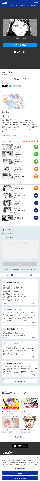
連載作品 (33, 5)
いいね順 (10, 275)
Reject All (20, 473)
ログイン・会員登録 (33, 2)
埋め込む (15, 86)
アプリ (16, 5)
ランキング (22, 5)
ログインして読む (20, 45)
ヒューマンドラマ (6, 135)
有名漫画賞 (14, 135)
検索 (37, 5)
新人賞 (11, 5)
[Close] (38, 458)
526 (35, 322)
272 (35, 357)
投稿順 (30, 275)
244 (35, 375)
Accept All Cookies (20, 478)
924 (35, 303)
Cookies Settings (20, 468)
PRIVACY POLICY (32, 464)
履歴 (28, 5)
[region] (20, 468)
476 (35, 337)
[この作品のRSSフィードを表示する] (20, 86)
